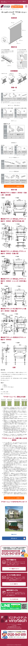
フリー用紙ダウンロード (14, 568)
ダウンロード (14, 538)
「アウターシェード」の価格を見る (14, 186)
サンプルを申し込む (14, 599)
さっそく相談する (14, 584)
